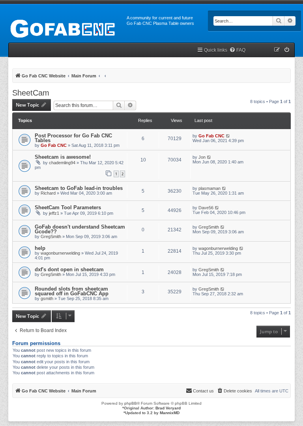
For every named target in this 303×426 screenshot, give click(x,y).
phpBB (130, 403)
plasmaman (209, 188)
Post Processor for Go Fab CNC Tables (73, 138)
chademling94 (62, 162)
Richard (48, 193)
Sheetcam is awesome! (63, 157)
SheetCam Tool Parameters (68, 207)
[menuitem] (237, 50)
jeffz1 (54, 213)
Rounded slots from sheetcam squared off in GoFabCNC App (71, 291)
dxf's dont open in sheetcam (69, 269)
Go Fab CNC (54, 145)
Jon (202, 157)
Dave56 (205, 207)
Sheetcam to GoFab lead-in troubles (79, 188)
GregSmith (51, 236)
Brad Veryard (168, 408)
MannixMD (170, 413)
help (40, 248)
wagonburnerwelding (60, 253)
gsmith (47, 298)
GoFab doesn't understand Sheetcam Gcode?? (80, 229)
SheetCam (30, 92)
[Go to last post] (228, 135)
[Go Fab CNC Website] (63, 27)
